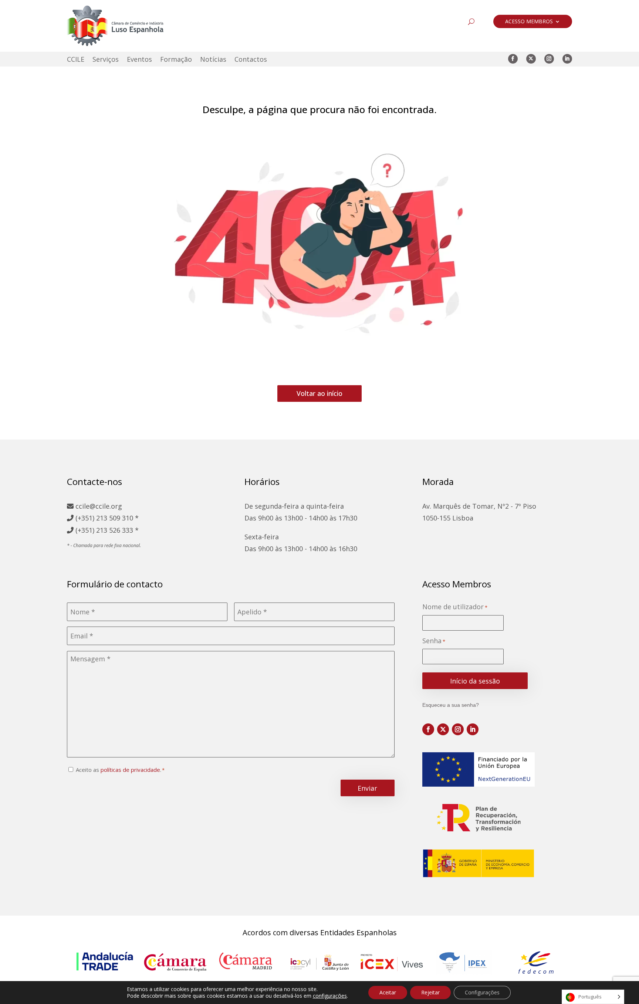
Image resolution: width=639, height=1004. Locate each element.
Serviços (105, 60)
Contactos (250, 60)
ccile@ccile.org (98, 506)
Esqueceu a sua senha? (450, 705)
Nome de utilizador (454, 607)
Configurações (482, 992)
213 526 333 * (117, 530)
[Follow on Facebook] (513, 59)
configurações (330, 996)
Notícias (213, 60)
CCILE (75, 60)
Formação (176, 60)
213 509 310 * (117, 517)
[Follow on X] (531, 59)
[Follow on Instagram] (549, 59)
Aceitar (387, 992)
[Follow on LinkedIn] (567, 59)
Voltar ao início (319, 393)
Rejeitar (430, 992)
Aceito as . (118, 769)
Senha (433, 641)
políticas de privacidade (130, 769)
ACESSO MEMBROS (529, 22)
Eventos (139, 60)
